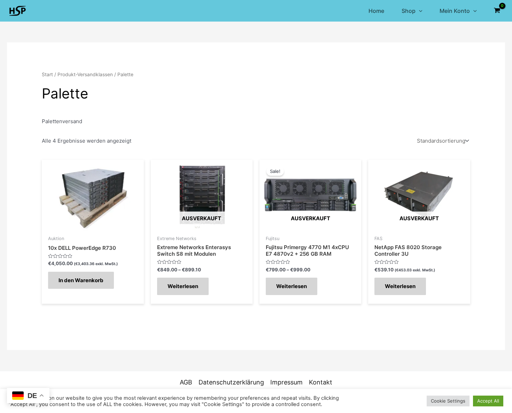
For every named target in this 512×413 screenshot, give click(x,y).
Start (47, 74)
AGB (186, 382)
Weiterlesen (183, 286)
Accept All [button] (488, 401)
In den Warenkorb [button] (81, 280)
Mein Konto (455, 10)
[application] (419, 11)
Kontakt (320, 382)
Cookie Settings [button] (448, 401)
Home (376, 10)
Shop (409, 10)
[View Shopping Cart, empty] (497, 10)
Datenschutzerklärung (231, 382)
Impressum (286, 382)
